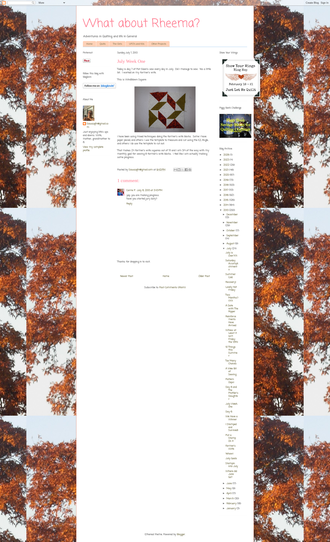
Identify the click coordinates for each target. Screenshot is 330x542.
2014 (226, 205)
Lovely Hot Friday (231, 288)
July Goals (231, 458)
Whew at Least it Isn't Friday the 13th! (232, 336)
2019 (226, 180)
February (231, 503)
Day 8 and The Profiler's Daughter (232, 393)
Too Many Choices (231, 362)
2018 (226, 185)
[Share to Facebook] (186, 170)
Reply (129, 204)
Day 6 (229, 412)
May (229, 488)
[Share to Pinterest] (190, 170)
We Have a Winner (232, 418)
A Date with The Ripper (232, 308)
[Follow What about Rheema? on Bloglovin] (99, 88)
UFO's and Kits (136, 44)
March (230, 498)
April (229, 493)
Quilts (103, 44)
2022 (226, 165)
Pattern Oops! (230, 380)
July (229, 248)
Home (89, 44)
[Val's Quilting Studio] (235, 137)
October (231, 230)
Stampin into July (232, 465)
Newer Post (126, 276)
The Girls (117, 44)
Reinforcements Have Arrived (231, 321)
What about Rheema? (141, 23)
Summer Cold (231, 276)
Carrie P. (131, 190)
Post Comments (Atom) (172, 287)
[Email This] (175, 170)
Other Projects (158, 44)
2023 (226, 160)
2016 (226, 195)
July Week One (231, 405)
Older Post (204, 276)
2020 (226, 175)
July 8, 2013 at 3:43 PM (149, 190)
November (232, 222)
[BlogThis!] (179, 170)
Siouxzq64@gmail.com (97, 125)
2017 (226, 190)
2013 (226, 210)
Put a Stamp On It (231, 438)
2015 (226, 200)
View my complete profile (93, 148)
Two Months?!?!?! (232, 298)
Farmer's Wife (231, 447)
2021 (226, 170)
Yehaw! (229, 454)
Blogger (181, 534)
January (231, 508)
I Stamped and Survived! (232, 427)
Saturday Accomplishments (232, 265)
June (229, 483)
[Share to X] (182, 170)
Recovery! (231, 282)
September (232, 235)
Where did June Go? (231, 474)
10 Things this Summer (231, 351)
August (230, 243)
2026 (226, 155)
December (232, 214)
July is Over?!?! (231, 254)
